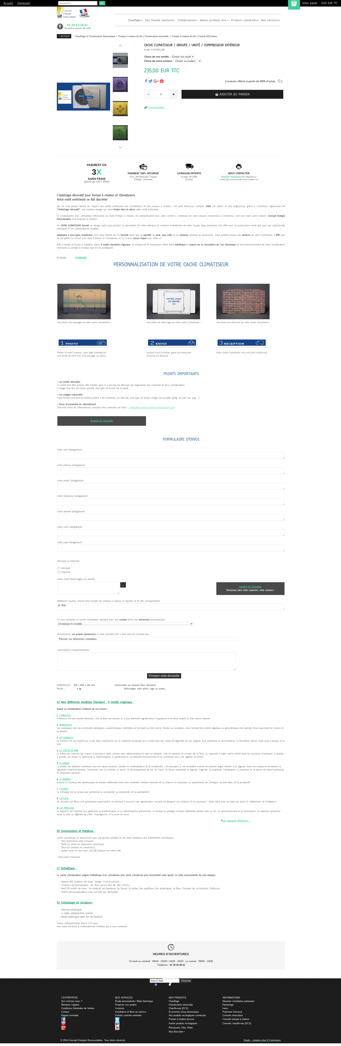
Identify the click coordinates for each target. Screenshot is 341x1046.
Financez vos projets (126, 1004)
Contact (65, 1011)
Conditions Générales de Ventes (77, 1008)
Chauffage (134, 20)
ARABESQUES (65, 725)
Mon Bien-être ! (177, 1031)
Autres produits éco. (213, 20)
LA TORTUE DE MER (68, 750)
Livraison (119, 1008)
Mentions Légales (70, 1004)
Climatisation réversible (181, 1004)
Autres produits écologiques (183, 1023)
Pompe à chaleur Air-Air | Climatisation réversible (143, 36)
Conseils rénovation (233, 1015)
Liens (225, 1008)
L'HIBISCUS (65, 715)
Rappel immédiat (70, 1015)
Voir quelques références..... (236, 820)
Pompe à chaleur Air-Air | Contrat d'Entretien (194, 36)
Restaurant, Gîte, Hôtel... (182, 1027)
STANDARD (81, 257)
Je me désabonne (179, 984)
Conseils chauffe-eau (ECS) (237, 1023)
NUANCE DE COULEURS (102, 421)
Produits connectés (244, 20)
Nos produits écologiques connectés (187, 1015)
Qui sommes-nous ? (71, 1001)
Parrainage (228, 1004)
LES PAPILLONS (66, 808)
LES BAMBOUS (66, 737)
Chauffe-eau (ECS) (178, 1008)
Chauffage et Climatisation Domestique (95, 36)
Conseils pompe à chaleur (236, 1019)
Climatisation (186, 20)
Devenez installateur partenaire (238, 1001)
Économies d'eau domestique (184, 1011)
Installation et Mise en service (130, 1011)
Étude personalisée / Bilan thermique (134, 1001)
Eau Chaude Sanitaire (159, 20)
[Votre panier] (294, 4)
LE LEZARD (64, 763)
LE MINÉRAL (65, 779)
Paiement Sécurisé (232, 1011)
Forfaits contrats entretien (128, 1015)
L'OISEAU (63, 788)
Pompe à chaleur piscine (181, 1019)
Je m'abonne (162, 984)
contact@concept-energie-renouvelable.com (152, 407)
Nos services (269, 20)
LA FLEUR (64, 798)
